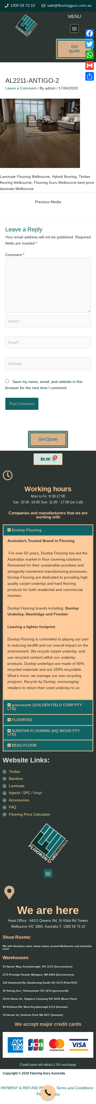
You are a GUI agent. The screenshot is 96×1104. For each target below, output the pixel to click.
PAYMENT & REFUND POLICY (27, 1088)
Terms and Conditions (74, 1088)
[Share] (89, 76)
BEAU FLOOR (24, 745)
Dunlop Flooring (27, 530)
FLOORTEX (22, 720)
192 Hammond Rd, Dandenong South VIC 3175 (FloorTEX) (40, 982)
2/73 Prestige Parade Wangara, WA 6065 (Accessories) (38, 974)
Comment (14, 255)
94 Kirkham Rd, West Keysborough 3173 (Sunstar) (35, 1006)
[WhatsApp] (89, 54)
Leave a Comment (21, 88)
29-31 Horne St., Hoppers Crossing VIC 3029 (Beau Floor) (40, 998)
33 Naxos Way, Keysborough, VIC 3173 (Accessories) (37, 966)
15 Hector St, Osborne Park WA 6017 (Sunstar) (33, 1014)
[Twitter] (89, 44)
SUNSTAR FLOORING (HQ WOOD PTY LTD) (43, 733)
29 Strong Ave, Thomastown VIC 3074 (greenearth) (35, 990)
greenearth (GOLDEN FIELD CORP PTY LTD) (44, 707)
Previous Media (48, 202)
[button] (74, 28)
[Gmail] (89, 65)
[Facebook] (89, 33)
